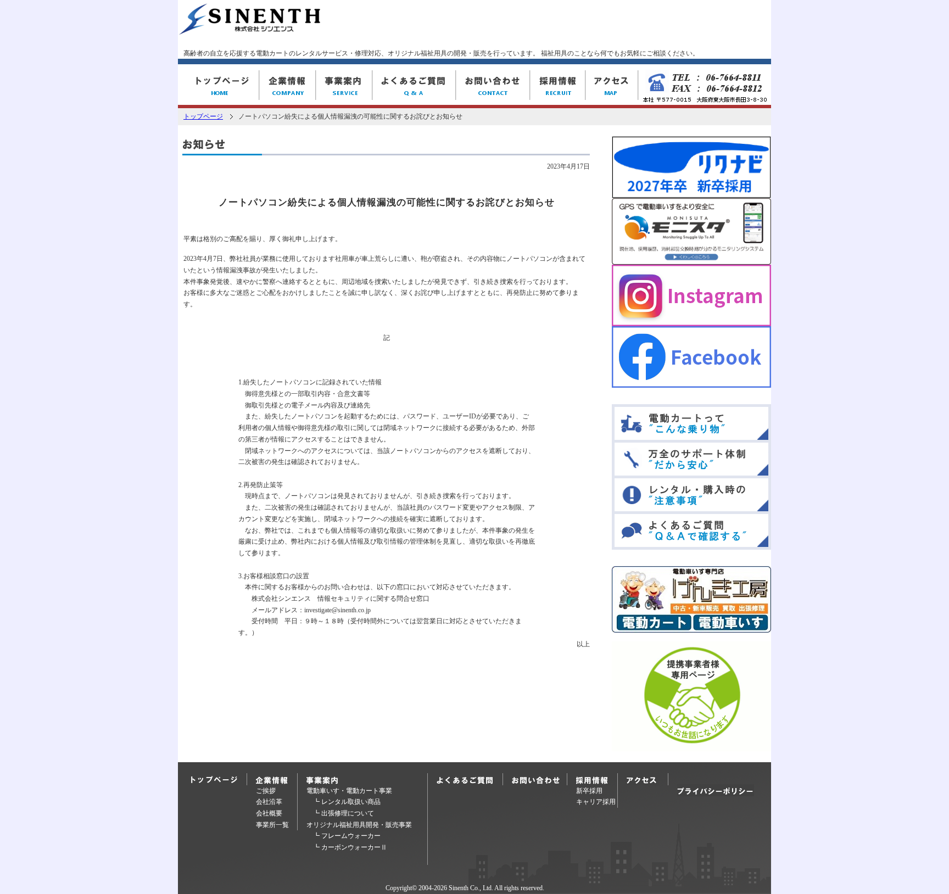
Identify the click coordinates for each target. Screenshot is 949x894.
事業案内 (344, 86)
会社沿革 (269, 801)
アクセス (611, 86)
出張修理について (347, 813)
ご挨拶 (266, 790)
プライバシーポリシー (715, 790)
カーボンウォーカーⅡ (354, 847)
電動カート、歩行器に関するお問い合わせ (539, 779)
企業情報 (287, 86)
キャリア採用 (596, 801)
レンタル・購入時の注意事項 (691, 494)
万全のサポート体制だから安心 (691, 459)
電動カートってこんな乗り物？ (691, 423)
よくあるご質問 (414, 86)
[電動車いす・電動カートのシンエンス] (249, 29)
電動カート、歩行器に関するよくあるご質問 (467, 779)
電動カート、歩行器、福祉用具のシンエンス (218, 86)
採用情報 (557, 86)
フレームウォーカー (351, 835)
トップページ (203, 116)
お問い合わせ (493, 86)
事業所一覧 (272, 825)
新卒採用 (589, 790)
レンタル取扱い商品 (351, 801)
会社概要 (269, 813)
